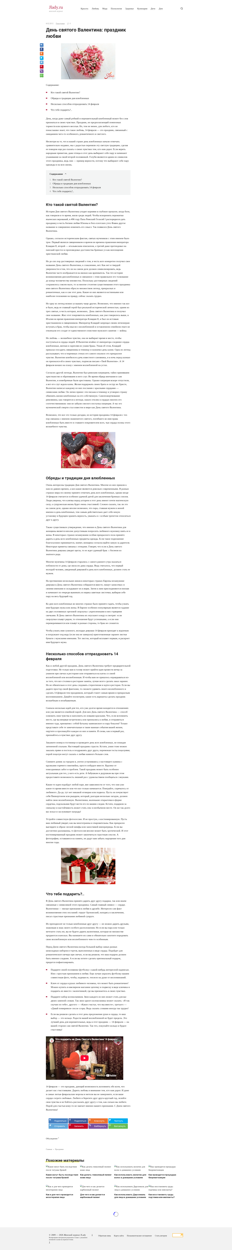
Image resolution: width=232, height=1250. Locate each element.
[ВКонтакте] (42, 45)
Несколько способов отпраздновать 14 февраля (75, 104)
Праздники (60, 24)
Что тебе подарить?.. (61, 109)
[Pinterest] (42, 67)
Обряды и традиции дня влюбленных (70, 98)
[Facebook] (42, 49)
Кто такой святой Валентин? (65, 92)
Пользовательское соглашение (139, 1236)
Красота (84, 8)
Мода (104, 8)
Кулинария (142, 8)
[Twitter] (42, 58)
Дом (161, 8)
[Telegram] (42, 62)
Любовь (95, 8)
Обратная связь (104, 1236)
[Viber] (42, 71)
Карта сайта (119, 1236)
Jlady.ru (56, 7)
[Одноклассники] (42, 54)
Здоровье (129, 8)
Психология (116, 8)
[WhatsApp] (42, 76)
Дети (153, 8)
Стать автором (161, 1236)
